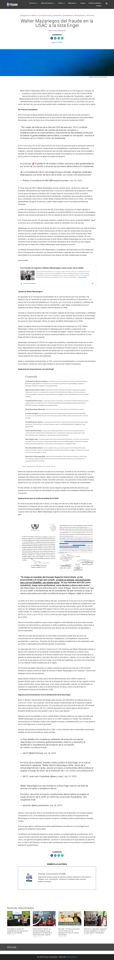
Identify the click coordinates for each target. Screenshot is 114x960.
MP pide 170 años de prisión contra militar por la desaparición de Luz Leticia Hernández (69, 932)
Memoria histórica (47, 3)
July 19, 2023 (75, 180)
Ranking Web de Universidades (66, 609)
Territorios (32, 3)
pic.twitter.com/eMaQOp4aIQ (77, 175)
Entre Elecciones (45, 15)
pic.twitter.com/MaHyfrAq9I (33, 747)
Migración (62, 31)
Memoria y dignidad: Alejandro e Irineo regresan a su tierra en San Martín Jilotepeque (95, 931)
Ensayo (83, 3)
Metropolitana (79, 15)
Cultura (60, 3)
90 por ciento (43, 614)
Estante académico (95, 3)
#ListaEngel (25, 163)
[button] (106, 3)
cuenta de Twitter (25, 703)
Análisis (98, 6)
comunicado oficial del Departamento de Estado (41, 146)
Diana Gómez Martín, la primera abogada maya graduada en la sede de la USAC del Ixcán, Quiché (42, 932)
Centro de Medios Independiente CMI (46, 649)
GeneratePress (71, 957)
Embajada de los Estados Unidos (35, 138)
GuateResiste (67, 15)
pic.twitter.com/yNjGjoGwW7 (80, 770)
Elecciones (52, 31)
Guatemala (57, 15)
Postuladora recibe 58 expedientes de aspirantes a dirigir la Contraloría (17, 931)
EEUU (75, 127)
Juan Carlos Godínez (51, 316)
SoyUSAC (78, 326)
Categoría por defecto (29, 15)
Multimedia (71, 3)
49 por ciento (26, 614)
